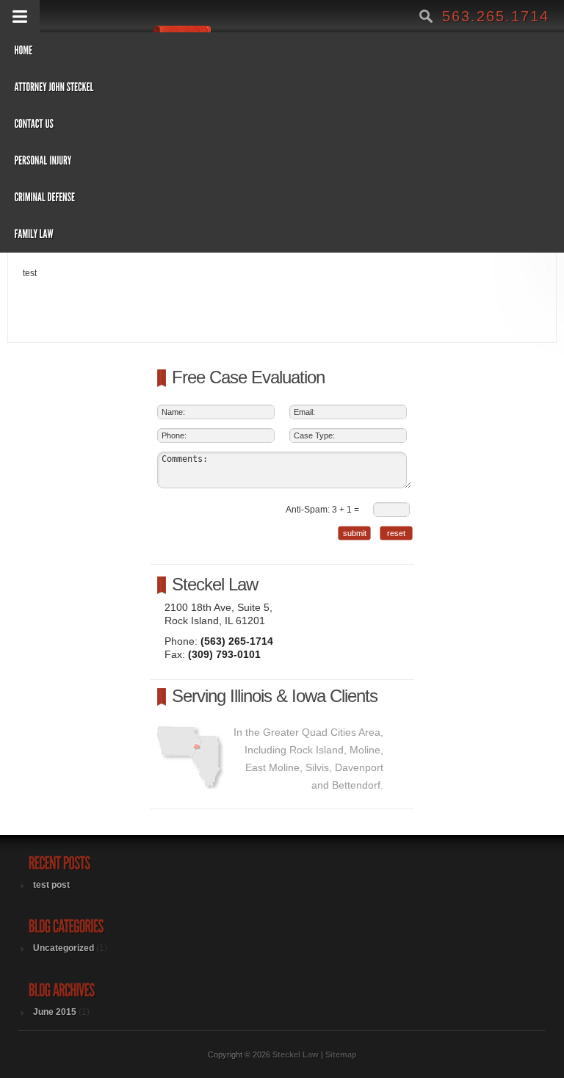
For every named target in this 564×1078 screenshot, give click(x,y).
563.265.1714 (493, 16)
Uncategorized (63, 948)
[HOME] (254, 50)
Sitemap (341, 1054)
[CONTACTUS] (254, 124)
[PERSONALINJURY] (254, 160)
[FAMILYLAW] (254, 234)
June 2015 (54, 1012)
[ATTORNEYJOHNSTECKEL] (254, 87)
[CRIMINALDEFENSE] (254, 197)
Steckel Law (215, 584)
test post (51, 885)
